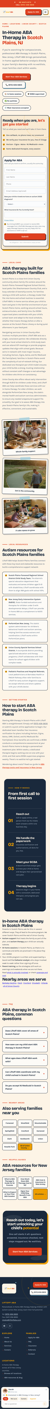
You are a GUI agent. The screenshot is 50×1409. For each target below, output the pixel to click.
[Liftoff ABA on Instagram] (10, 1326)
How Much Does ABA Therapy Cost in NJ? (24, 1182)
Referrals (32, 1350)
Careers (7, 1350)
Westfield (25, 1123)
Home (5, 24)
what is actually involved (17, 972)
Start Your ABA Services (16, 77)
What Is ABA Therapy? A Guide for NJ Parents (10, 1182)
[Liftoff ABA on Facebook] (4, 1326)
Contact (31, 1354)
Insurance (32, 1346)
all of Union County (11, 986)
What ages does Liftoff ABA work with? (21, 1060)
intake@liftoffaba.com (11, 1320)
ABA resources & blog (13, 1378)
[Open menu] (45, 12)
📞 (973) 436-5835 (14, 85)
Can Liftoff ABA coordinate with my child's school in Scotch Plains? (22, 1074)
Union (40, 1139)
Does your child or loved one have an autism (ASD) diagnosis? (23, 198)
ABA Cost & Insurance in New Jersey (40, 1182)
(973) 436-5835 (27, 5)
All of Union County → (25, 1147)
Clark (20, 983)
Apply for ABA (33, 12)
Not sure (14, 1399)
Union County (29, 24)
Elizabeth (36, 983)
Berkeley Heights (9, 983)
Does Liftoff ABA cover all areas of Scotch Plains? (21, 1032)
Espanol (33, 1399)
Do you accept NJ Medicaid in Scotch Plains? (23, 1087)
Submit (25, 236)
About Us (8, 1342)
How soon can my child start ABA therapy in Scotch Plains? (21, 1046)
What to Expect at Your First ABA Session (9, 1194)
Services (7, 1346)
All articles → (40, 1194)
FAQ (29, 1342)
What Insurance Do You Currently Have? (19, 210)
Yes (5, 1399)
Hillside (44, 983)
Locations (15, 24)
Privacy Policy (9, 220)
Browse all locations (12, 1373)
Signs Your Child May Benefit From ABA (25, 1194)
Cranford (27, 983)
